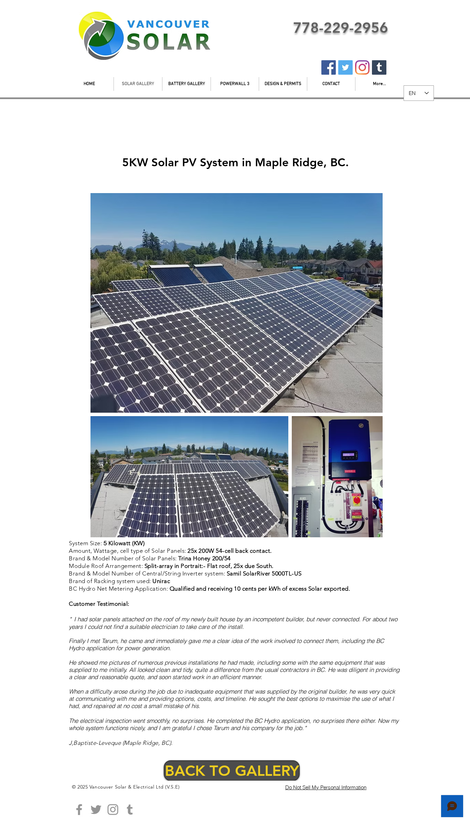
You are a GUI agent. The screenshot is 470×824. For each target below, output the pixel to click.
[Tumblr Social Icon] (129, 809)
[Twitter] (345, 67)
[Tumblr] (379, 67)
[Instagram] (362, 67)
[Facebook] (328, 67)
